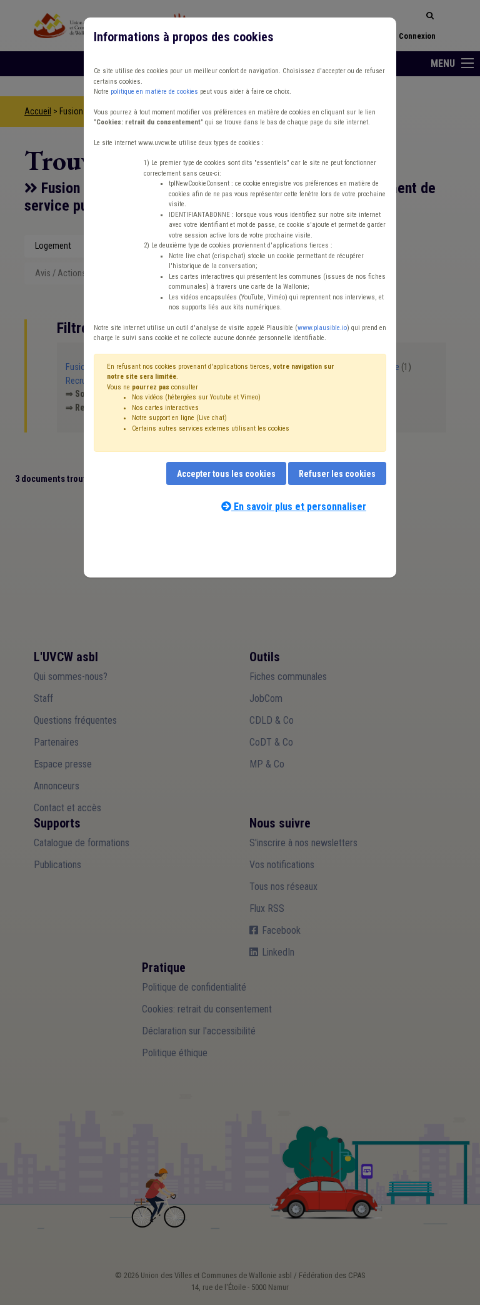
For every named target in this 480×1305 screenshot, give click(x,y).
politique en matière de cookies (154, 92)
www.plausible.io (322, 328)
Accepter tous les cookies (226, 474)
